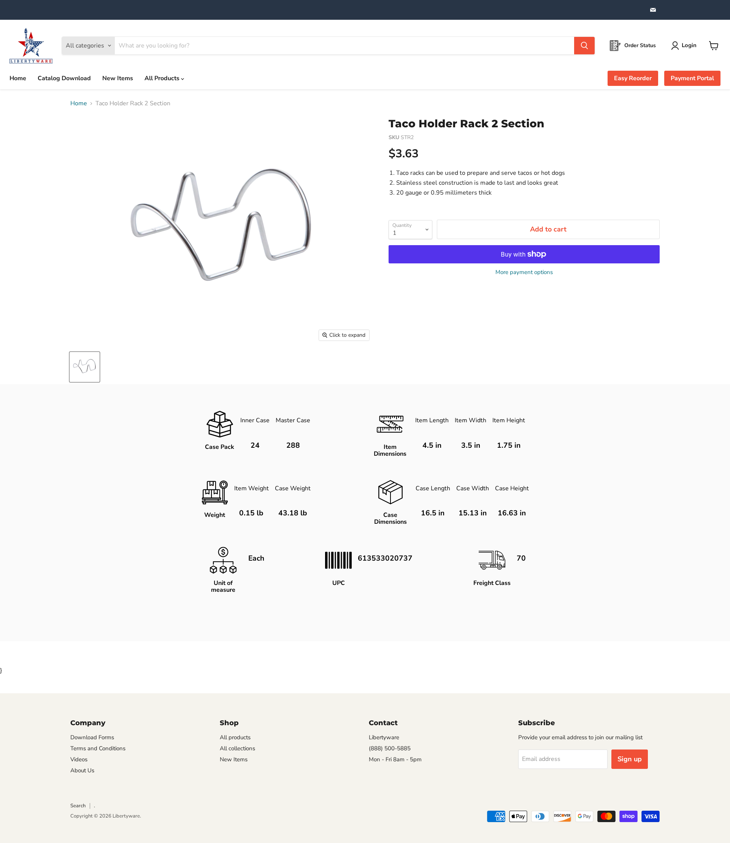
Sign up (629, 759)
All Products (162, 78)
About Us (82, 770)
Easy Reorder (633, 78)
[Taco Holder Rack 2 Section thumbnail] (85, 367)
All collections (237, 748)
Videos (78, 759)
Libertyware (384, 737)
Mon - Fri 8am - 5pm (395, 759)
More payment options (524, 272)
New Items (117, 78)
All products (235, 737)
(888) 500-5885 (390, 748)
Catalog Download (64, 78)
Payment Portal (692, 78)
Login (689, 45)
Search (78, 805)
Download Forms (92, 737)
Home (18, 78)
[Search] (584, 45)
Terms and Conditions (97, 748)
